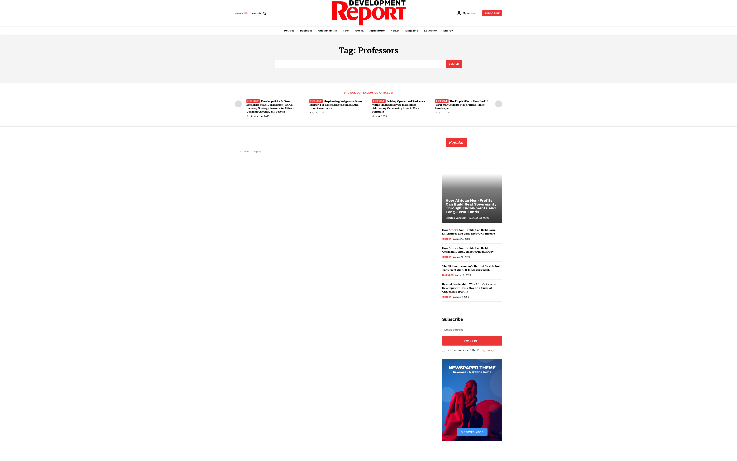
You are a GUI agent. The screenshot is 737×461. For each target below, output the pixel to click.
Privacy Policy (485, 350)
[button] (259, 13)
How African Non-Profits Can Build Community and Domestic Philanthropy (467, 250)
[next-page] (498, 103)
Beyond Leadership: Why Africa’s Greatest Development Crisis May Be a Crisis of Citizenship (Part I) (470, 287)
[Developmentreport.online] (369, 13)
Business (447, 275)
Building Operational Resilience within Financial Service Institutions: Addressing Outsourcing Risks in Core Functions (398, 106)
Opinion (447, 239)
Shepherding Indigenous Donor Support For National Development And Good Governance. (336, 104)
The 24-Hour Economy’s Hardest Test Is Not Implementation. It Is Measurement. (471, 268)
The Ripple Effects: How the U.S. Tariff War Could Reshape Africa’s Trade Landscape (462, 104)
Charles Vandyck (456, 217)
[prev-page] (238, 103)
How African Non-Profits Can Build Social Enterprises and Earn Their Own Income (469, 231)
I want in (470, 340)
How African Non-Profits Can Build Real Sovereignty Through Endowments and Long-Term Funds (471, 206)
